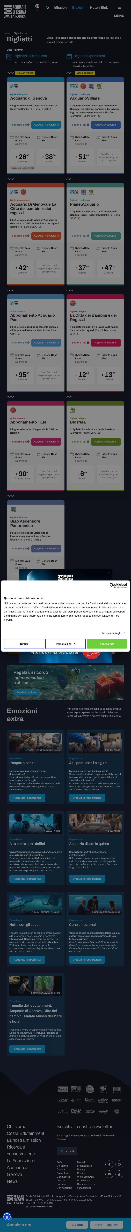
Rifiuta (24, 643)
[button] (7, 1216)
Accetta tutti (107, 643)
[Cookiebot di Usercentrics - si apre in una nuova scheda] (112, 585)
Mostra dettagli (111, 632)
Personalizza (63, 643)
